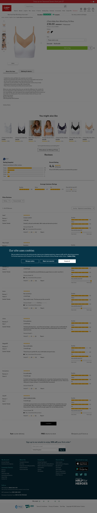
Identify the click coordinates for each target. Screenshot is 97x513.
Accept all (67, 261)
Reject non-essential (48, 261)
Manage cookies (30, 261)
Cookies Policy (71, 256)
